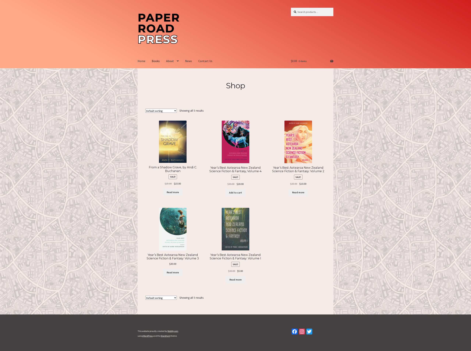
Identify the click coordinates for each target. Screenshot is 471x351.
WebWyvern (172, 331)
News (188, 61)
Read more (173, 192)
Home (141, 61)
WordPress (148, 335)
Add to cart (235, 192)
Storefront (165, 335)
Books (156, 61)
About (170, 61)
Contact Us (205, 61)
